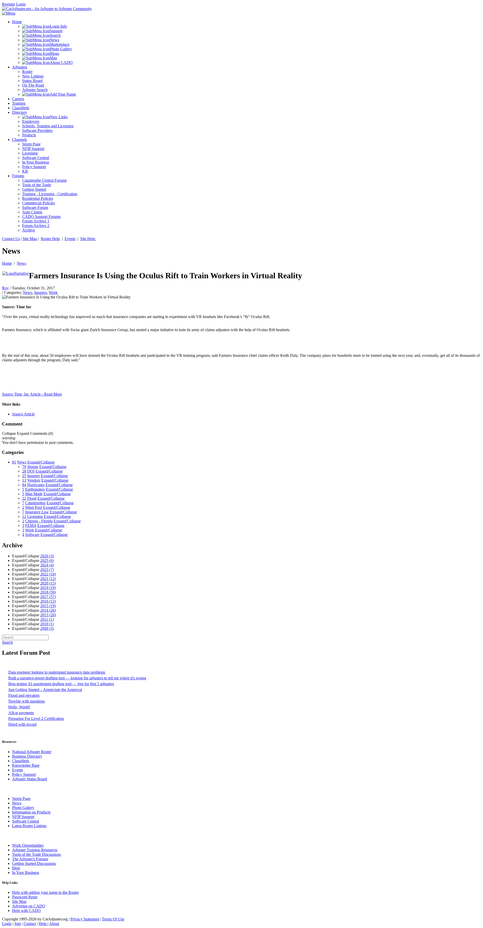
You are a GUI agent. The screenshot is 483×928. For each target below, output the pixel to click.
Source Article (23, 414)
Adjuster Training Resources (34, 850)
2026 (47, 556)
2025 (47, 560)
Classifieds (20, 761)
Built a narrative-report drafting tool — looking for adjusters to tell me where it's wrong (77, 678)
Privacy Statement (84, 919)
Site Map (30, 239)
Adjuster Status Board (29, 779)
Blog (16, 868)
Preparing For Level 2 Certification (36, 718)
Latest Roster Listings (29, 826)
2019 (48, 588)
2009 (47, 628)
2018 (48, 592)
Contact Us (11, 239)
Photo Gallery (23, 807)
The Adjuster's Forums (30, 859)
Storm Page (21, 798)
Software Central (25, 821)
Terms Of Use (113, 919)
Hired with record (22, 724)
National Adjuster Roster (31, 752)
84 (24, 485)
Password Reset (24, 897)
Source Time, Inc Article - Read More (32, 394)
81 (14, 462)
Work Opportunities (28, 845)
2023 (47, 569)
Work (53, 292)
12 (24, 516)
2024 (47, 565)
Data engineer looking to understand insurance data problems (56, 672)
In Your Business (25, 872)
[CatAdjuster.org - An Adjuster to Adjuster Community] (47, 9)
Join (17, 923)
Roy (5, 288)
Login (21, 4)
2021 (48, 578)
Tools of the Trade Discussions (36, 854)
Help (43, 923)
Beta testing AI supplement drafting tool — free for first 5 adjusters (61, 684)
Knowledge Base (25, 765)
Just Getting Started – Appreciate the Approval (45, 689)
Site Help (88, 239)
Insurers (40, 292)
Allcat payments (21, 713)
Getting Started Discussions (34, 863)
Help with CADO (26, 910)
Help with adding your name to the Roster (45, 892)
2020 (48, 583)
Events (70, 239)
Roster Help (50, 239)
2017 (48, 597)
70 (24, 467)
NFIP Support (23, 817)
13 (24, 480)
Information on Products (31, 812)
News (21, 263)
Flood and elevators (23, 695)
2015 (48, 606)
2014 (48, 610)
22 (24, 498)
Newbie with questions (26, 701)
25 (24, 476)
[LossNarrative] (15, 273)
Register (8, 4)
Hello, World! (19, 707)
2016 (48, 601)
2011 (47, 619)
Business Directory (27, 756)
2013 (48, 615)
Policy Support (24, 774)
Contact (30, 923)
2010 (47, 624)
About (54, 923)
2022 (48, 574)
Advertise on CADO (28, 906)
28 (24, 471)
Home (7, 263)
